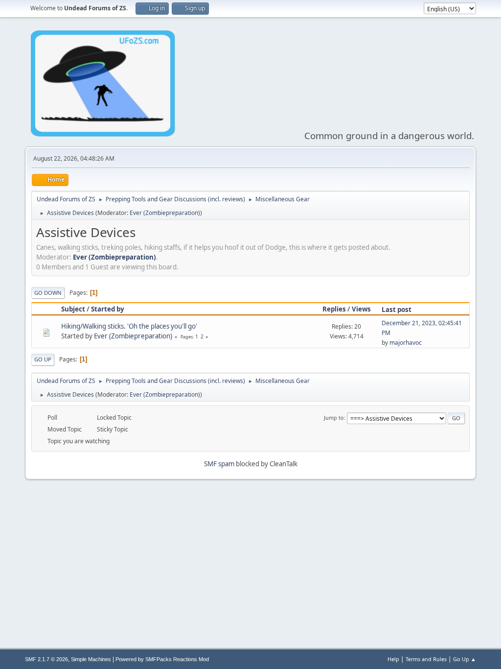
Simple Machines (91, 659)
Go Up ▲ (464, 659)
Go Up (42, 359)
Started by (107, 309)
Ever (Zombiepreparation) (165, 213)
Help (393, 659)
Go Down (48, 292)
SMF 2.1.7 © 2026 (46, 659)
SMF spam (219, 463)
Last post (396, 309)
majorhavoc (405, 342)
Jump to (334, 417)
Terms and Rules (426, 659)
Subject (73, 309)
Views (361, 309)
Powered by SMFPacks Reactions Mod (162, 659)
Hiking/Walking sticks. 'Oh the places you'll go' (129, 326)
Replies (334, 309)
